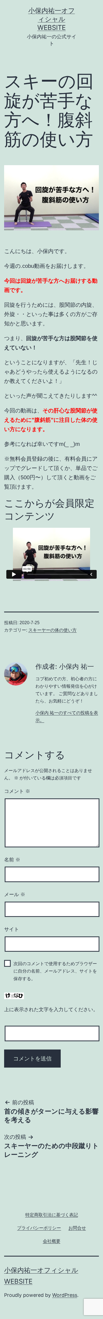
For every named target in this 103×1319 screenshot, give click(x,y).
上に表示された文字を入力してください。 (51, 1009)
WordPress (64, 1295)
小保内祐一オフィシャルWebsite (51, 19)
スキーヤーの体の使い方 (52, 630)
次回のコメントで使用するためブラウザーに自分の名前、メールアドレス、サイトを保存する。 (55, 971)
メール (14, 894)
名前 (12, 859)
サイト (11, 929)
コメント (17, 791)
